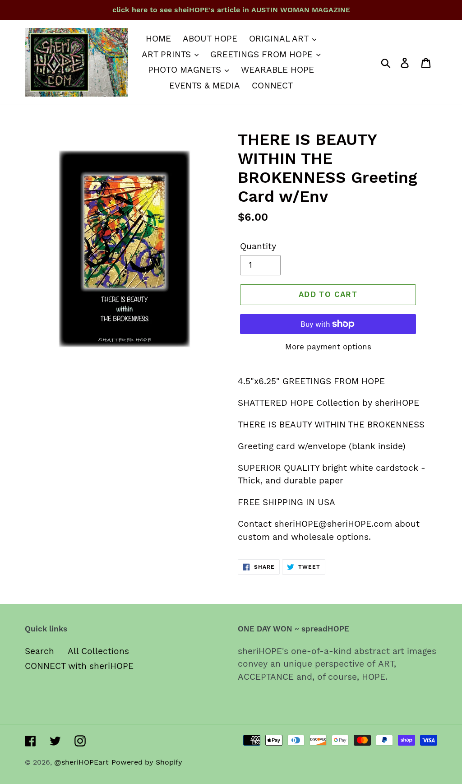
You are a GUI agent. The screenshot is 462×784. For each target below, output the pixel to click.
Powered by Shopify (146, 762)
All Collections (98, 651)
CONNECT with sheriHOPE (79, 666)
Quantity (258, 246)
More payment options (328, 346)
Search (39, 651)
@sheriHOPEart (81, 762)
